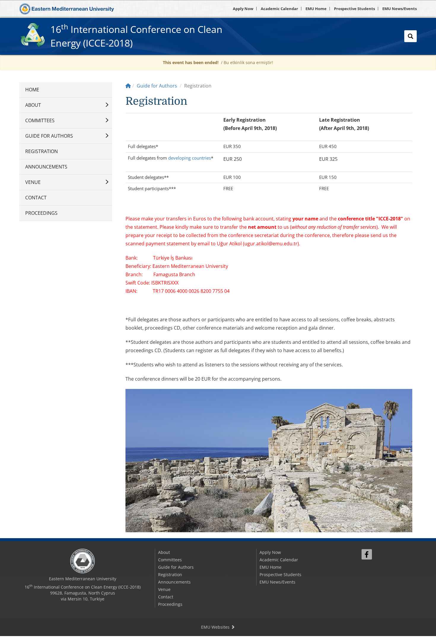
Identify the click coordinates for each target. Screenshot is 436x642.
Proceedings (41, 213)
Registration (41, 151)
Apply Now (243, 8)
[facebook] (367, 554)
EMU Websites (216, 627)
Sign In (365, 570)
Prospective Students (354, 8)
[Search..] (410, 36)
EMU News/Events (399, 8)
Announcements (46, 166)
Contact (36, 197)
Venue (33, 182)
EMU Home (316, 8)
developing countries (189, 158)
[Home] (128, 85)
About (33, 105)
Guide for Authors (49, 136)
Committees (40, 120)
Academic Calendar (279, 8)
